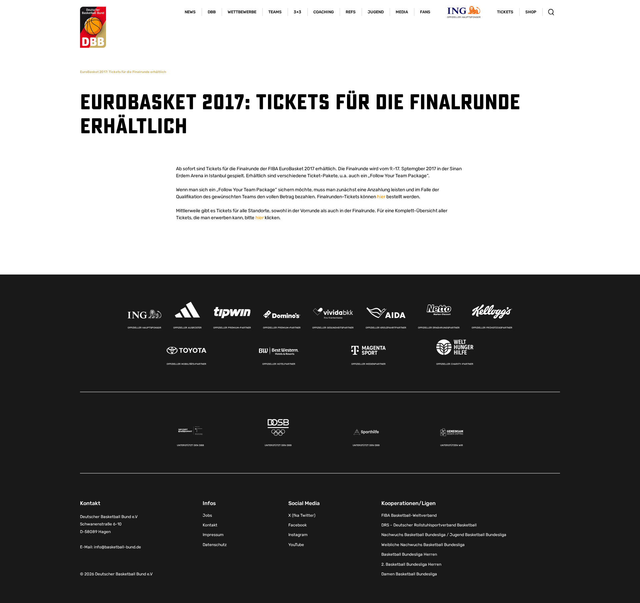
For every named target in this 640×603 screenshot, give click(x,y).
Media (402, 12)
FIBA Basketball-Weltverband (409, 515)
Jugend (376, 12)
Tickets (505, 12)
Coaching (323, 12)
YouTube (296, 544)
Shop (530, 12)
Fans (425, 12)
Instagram (298, 534)
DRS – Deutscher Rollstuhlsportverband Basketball (429, 525)
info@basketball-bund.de (117, 547)
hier (381, 197)
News (190, 12)
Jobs (207, 515)
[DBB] (93, 27)
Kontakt (210, 525)
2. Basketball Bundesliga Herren (411, 564)
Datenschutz (215, 544)
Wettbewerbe (242, 12)
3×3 (297, 12)
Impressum (213, 534)
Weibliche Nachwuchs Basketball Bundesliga (423, 544)
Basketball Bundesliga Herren (409, 554)
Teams (275, 12)
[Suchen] (551, 12)
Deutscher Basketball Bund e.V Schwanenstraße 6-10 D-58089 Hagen (109, 524)
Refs (351, 12)
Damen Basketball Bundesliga (409, 574)
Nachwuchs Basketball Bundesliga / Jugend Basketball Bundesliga (443, 534)
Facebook (297, 525)
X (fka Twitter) (301, 515)
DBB (212, 12)
